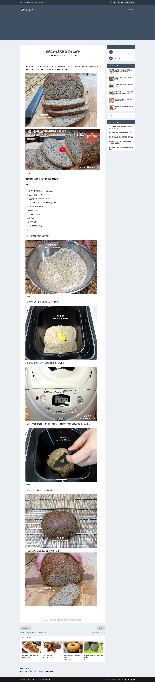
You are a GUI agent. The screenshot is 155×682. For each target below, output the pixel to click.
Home (131, 10)
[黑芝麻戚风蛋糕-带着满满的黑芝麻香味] (93, 647)
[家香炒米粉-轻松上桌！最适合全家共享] (111, 78)
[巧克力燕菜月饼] (52, 647)
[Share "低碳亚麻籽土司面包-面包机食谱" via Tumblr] (58, 620)
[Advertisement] (77, 27)
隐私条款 (114, 679)
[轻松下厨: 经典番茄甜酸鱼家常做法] (111, 107)
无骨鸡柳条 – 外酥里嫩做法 (30, 655)
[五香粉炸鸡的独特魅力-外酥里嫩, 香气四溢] (111, 86)
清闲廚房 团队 (62, 55)
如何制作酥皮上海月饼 (37, 2)
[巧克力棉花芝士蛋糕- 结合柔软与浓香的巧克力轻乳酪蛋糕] (111, 71)
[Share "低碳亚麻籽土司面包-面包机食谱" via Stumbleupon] (72, 620)
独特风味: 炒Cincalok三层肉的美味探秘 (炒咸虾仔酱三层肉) (123, 92)
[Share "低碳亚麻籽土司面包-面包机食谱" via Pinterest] (62, 620)
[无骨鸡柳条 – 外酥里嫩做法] (31, 647)
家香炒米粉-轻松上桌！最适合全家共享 (123, 78)
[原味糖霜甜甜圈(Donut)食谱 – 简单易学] (73, 647)
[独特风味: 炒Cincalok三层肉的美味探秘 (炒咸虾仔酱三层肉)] (111, 93)
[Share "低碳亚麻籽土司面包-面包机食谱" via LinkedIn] (65, 620)
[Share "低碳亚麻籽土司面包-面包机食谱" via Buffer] (69, 620)
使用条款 (120, 679)
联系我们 (107, 679)
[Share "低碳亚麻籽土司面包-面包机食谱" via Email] (76, 620)
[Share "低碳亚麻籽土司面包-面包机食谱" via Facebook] (51, 620)
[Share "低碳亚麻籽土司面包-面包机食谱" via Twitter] (55, 620)
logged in (33, 671)
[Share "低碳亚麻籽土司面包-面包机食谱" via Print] (80, 620)
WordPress (49, 680)
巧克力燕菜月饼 (47, 655)
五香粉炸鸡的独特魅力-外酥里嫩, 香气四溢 (123, 85)
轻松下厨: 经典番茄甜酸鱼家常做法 (123, 107)
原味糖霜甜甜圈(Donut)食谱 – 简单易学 (72, 656)
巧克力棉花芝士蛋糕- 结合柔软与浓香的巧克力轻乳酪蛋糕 (123, 71)
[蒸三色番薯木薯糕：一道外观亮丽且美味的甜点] (111, 100)
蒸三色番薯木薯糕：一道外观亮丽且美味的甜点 (123, 100)
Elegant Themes (32, 680)
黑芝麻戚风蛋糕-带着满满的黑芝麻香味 (93, 656)
